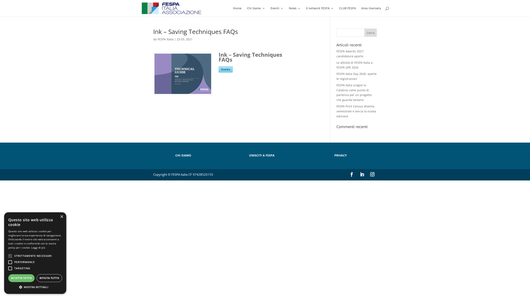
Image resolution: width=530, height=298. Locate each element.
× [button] (61, 216)
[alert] (35, 253)
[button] (35, 287)
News (292, 8)
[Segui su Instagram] (372, 174)
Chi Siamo (254, 8)
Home (237, 8)
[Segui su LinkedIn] (362, 174)
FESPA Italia (165, 39)
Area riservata (371, 8)
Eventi (275, 8)
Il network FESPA (318, 8)
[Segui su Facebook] (351, 174)
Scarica (225, 69)
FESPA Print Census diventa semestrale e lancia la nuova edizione (356, 111)
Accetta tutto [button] (21, 278)
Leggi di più (38, 247)
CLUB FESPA (347, 8)
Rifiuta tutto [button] (49, 278)
